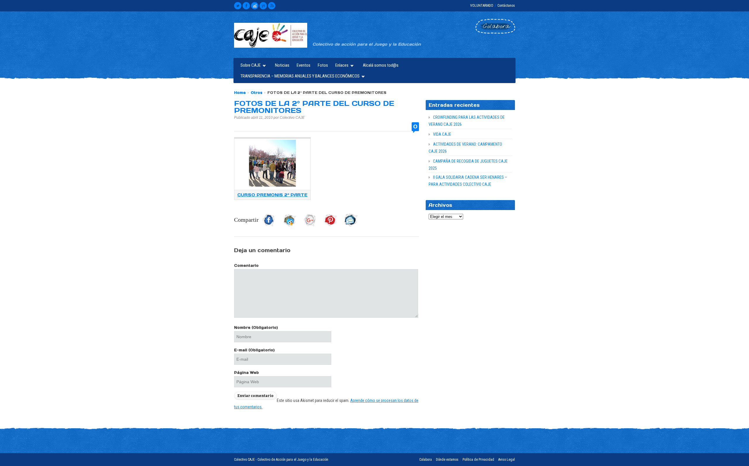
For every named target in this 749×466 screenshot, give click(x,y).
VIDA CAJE (442, 134)
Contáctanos (506, 6)
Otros (256, 92)
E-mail (254, 350)
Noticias (282, 65)
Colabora (425, 460)
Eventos (303, 65)
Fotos (323, 65)
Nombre (256, 327)
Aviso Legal (506, 460)
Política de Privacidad (478, 460)
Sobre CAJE (249, 66)
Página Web (246, 372)
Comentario (246, 265)
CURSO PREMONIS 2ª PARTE (272, 194)
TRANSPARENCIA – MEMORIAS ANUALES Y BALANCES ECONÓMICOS (299, 76)
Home (240, 92)
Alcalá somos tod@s (380, 65)
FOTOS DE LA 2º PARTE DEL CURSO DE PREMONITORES (314, 107)
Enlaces (340, 66)
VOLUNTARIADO (481, 6)
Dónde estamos (447, 460)
